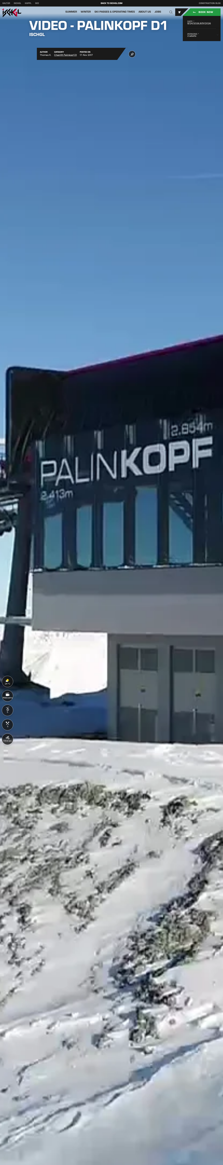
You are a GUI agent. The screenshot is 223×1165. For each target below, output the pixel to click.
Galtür (6, 3)
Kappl (28, 3)
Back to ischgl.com (111, 3)
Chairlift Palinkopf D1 (65, 55)
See (37, 3)
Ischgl (17, 3)
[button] (171, 12)
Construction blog (210, 3)
